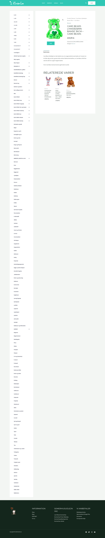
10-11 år (22, 22)
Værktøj (15, 479)
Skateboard (16, 404)
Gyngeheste (16, 243)
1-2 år (22, 18)
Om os (33, 518)
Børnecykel (16, 148)
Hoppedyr (16, 260)
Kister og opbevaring (18, 278)
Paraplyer (16, 349)
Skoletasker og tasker (18, 411)
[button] (86, 3)
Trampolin (16, 458)
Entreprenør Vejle (81, 518)
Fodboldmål (16, 216)
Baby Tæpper (22, 63)
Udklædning (16, 469)
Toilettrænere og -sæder (19, 448)
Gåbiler (15, 219)
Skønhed (16, 414)
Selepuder (16, 397)
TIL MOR (15, 438)
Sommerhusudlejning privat (61, 519)
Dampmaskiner (17, 179)
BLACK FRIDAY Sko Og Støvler (22, 107)
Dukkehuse (16, 189)
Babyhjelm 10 (22, 66)
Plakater (15, 353)
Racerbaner (16, 366)
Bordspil (15, 141)
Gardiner (16, 223)
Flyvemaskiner (17, 213)
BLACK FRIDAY (22, 97)
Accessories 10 (22, 46)
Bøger (15, 127)
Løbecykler (16, 318)
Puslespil (16, 363)
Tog (14, 445)
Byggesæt (16, 172)
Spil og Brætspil (17, 421)
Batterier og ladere (18, 86)
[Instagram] (91, 532)
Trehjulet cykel (17, 462)
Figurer (15, 206)
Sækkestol (16, 390)
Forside (69, 18)
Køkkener (16, 281)
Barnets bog (22, 83)
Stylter (15, 428)
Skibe (15, 407)
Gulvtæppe (16, 240)
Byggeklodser (17, 168)
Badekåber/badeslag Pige (22, 76)
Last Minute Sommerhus (60, 515)
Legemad (16, 308)
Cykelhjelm (16, 175)
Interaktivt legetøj (18, 271)
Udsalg (56, 3)
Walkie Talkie (16, 489)
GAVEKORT (16, 226)
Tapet (15, 431)
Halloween (16, 254)
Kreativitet (16, 291)
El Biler (15, 202)
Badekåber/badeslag (22, 73)
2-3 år (22, 29)
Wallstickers (16, 493)
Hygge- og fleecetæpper (19, 267)
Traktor (15, 455)
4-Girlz (22, 35)
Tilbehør (15, 441)
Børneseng (16, 155)
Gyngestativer (17, 247)
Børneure (16, 161)
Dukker (15, 192)
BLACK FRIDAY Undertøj (22, 110)
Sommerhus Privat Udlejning (61, 517)
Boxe (15, 165)
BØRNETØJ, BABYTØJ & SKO (22, 158)
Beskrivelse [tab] (46, 52)
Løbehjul (15, 322)
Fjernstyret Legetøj (18, 209)
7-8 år (22, 42)
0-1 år (22, 15)
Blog (61, 3)
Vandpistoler (16, 486)
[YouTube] (94, 532)
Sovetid (15, 418)
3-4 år (22, 32)
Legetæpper (16, 312)
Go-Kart (15, 233)
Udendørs (16, 465)
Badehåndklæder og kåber (19, 69)
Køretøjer (16, 288)
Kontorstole (16, 284)
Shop (43, 3)
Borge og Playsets (18, 144)
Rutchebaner (16, 387)
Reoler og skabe (17, 373)
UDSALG (15, 472)
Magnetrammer (17, 336)
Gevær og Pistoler (18, 230)
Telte (15, 435)
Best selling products (22, 90)
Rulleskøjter (16, 383)
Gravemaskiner (17, 237)
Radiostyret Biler (17, 370)
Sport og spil (16, 424)
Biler (15, 93)
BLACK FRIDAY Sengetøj (22, 104)
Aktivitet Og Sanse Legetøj (22, 56)
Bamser (22, 80)
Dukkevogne (16, 199)
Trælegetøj (16, 452)
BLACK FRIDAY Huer (22, 100)
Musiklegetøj (16, 339)
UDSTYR (15, 476)
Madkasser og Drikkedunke (20, 325)
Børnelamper (16, 151)
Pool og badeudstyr (18, 356)
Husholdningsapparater (19, 264)
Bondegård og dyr (18, 134)
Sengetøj (16, 400)
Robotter (16, 377)
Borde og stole (17, 138)
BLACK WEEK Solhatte (22, 117)
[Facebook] (86, 532)
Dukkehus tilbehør (18, 185)
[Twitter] (89, 532)
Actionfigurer (17, 52)
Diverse (15, 182)
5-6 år (22, 39)
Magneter (16, 332)
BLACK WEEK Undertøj (22, 121)
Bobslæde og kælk (18, 124)
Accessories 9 (22, 49)
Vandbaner (16, 482)
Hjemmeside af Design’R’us (83, 514)
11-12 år (22, 25)
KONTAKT (34, 516)
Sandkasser (16, 394)
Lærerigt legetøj (17, 298)
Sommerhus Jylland (59, 521)
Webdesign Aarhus (81, 512)
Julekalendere (17, 274)
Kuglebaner (16, 295)
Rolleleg (15, 380)
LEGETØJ (16, 315)
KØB (51, 43)
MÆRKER (49, 3)
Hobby (15, 257)
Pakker (15, 346)
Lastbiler (16, 305)
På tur (15, 342)
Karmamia (79, 516)
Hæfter (15, 250)
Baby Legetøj (17, 59)
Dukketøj (16, 196)
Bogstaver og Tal (17, 131)
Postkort (16, 359)
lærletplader (16, 301)
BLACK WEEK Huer (22, 114)
